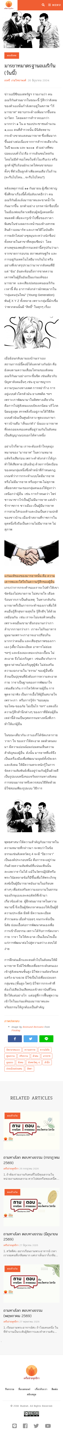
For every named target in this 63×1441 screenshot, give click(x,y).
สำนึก (47, 1062)
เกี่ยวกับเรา (41, 1389)
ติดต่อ (55, 1389)
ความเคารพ (29, 1050)
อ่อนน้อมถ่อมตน (14, 1068)
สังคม (20, 1062)
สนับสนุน (31, 1394)
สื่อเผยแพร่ (24, 1389)
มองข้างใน (12, 1115)
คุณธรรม (10, 1056)
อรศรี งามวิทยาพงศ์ (15, 80)
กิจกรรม (9, 1389)
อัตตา (29, 1068)
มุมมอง (9, 1062)
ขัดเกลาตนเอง (13, 1050)
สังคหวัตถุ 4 (34, 1062)
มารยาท (46, 1056)
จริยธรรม (23, 1056)
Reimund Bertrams (33, 1027)
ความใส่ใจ (45, 1050)
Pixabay (15, 1030)
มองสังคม (11, 55)
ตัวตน (35, 1056)
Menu (56, 5)
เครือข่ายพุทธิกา (11, 1168)
